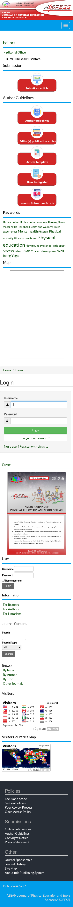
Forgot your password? (35, 438)
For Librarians (12, 613)
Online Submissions (18, 829)
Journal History (15, 864)
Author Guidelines (17, 833)
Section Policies (15, 803)
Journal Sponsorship (18, 860)
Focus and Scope (16, 799)
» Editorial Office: (14, 52)
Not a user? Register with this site (26, 446)
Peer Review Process (19, 807)
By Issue (8, 670)
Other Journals (13, 683)
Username (11, 398)
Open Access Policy (18, 811)
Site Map (11, 868)
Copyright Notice (16, 838)
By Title (8, 679)
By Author (10, 674)
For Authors (11, 609)
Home (7, 370)
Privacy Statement (17, 842)
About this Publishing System (24, 872)
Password (10, 414)
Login (19, 370)
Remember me (13, 580)
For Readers (11, 604)
